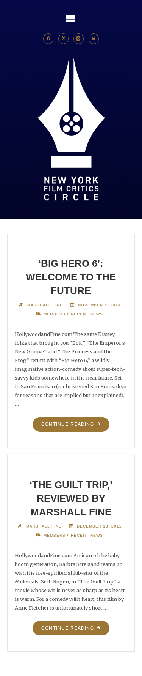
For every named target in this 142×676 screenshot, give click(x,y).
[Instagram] (78, 38)
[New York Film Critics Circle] (71, 130)
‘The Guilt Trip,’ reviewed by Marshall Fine (71, 498)
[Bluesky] (94, 38)
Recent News (87, 314)
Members (55, 314)
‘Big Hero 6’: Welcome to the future (71, 277)
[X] (63, 38)
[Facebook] (48, 38)
